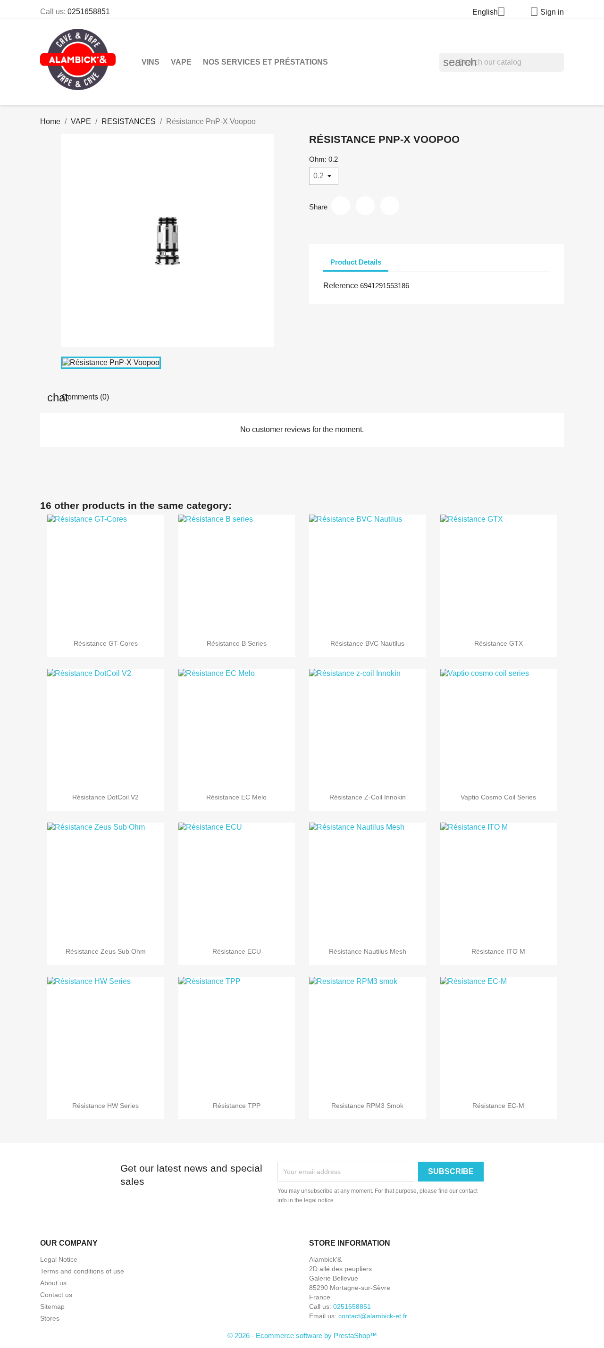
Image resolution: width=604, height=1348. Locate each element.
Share (340, 205)
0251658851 (88, 12)
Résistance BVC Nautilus (367, 643)
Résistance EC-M (498, 1105)
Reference (340, 286)
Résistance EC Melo (236, 797)
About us (53, 1283)
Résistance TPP (236, 1105)
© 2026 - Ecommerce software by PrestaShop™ (302, 1335)
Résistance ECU (236, 951)
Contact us (56, 1294)
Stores (49, 1318)
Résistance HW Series (105, 1105)
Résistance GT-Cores (106, 643)
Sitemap (52, 1306)
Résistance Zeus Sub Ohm (106, 951)
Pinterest (389, 205)
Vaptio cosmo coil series (498, 797)
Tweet (365, 205)
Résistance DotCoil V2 (105, 797)
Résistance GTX (498, 643)
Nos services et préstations (265, 62)
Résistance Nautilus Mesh (367, 951)
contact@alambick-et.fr (372, 1316)
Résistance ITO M (498, 951)
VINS (150, 62)
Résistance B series (237, 643)
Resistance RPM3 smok (367, 1105)
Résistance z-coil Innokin (367, 797)
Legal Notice (58, 1259)
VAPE (181, 62)
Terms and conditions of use (82, 1271)
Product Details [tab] (355, 262)
